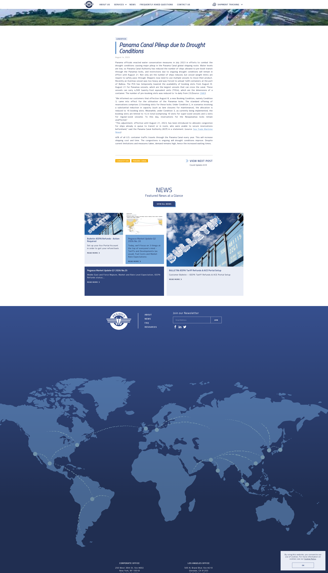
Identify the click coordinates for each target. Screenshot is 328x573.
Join (216, 320)
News (133, 4)
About (148, 314)
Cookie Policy (310, 558)
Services (119, 4)
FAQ (147, 322)
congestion (122, 160)
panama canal (140, 160)
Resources (151, 326)
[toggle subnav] (126, 4)
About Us (104, 4)
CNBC (202, 93)
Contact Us (183, 4)
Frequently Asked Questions (156, 4)
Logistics (121, 38)
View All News (164, 203)
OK (303, 565)
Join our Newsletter (186, 313)
